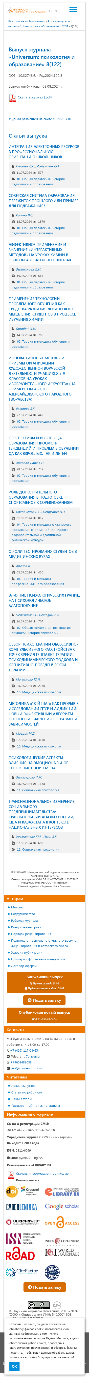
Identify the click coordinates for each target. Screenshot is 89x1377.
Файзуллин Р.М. (48, 166)
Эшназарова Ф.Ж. (29, 777)
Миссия (17, 907)
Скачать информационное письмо (42, 1173)
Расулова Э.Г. (25, 408)
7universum (26, 1056)
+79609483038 (20, 1062)
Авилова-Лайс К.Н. (30, 462)
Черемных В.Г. (26, 615)
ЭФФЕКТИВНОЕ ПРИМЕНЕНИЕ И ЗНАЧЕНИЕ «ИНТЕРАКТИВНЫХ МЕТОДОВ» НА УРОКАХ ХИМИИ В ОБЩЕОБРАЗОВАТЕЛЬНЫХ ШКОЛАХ (40, 252)
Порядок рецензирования (31, 934)
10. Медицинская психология (39, 692)
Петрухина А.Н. (54, 511)
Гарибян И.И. (26, 328)
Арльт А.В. (23, 566)
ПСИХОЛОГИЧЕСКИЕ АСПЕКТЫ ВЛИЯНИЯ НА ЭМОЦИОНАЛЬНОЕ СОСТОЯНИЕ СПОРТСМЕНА (38, 762)
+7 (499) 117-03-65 (23, 1050)
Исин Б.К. (50, 836)
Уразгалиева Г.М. (28, 836)
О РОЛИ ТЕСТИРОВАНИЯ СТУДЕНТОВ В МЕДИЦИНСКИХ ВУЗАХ (43, 554)
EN (55, 11)
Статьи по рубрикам (26, 1092)
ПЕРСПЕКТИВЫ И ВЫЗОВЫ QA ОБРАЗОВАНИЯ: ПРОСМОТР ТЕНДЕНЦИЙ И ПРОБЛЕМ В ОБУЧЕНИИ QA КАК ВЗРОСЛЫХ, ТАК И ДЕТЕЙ (44, 445)
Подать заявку (46, 1000)
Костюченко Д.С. (28, 511)
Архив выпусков (23, 1085)
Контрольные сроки (26, 927)
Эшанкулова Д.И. (28, 269)
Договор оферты (24, 966)
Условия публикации (27, 952)
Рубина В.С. (24, 215)
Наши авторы (21, 1099)
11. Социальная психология (38, 790)
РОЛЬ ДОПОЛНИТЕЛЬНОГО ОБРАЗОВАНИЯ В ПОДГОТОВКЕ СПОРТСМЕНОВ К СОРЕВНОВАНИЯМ (41, 497)
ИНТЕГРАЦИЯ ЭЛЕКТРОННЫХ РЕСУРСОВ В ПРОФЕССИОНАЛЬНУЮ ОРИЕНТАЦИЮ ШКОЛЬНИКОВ (44, 151)
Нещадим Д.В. (49, 615)
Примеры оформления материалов (38, 959)
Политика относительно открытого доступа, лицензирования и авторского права (44, 943)
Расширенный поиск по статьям (35, 1105)
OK (14, 1366)
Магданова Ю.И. (28, 679)
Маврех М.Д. (25, 733)
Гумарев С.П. (25, 166)
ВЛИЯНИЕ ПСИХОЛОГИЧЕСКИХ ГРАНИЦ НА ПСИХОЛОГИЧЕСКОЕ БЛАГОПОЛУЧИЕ (44, 600)
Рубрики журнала (24, 920)
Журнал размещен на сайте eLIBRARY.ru (40, 118)
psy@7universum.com (26, 1068)
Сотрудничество (23, 914)
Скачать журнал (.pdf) (35, 97)
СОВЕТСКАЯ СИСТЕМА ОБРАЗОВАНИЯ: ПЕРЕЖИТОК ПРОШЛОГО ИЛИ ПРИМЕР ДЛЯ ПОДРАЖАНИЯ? (44, 200)
